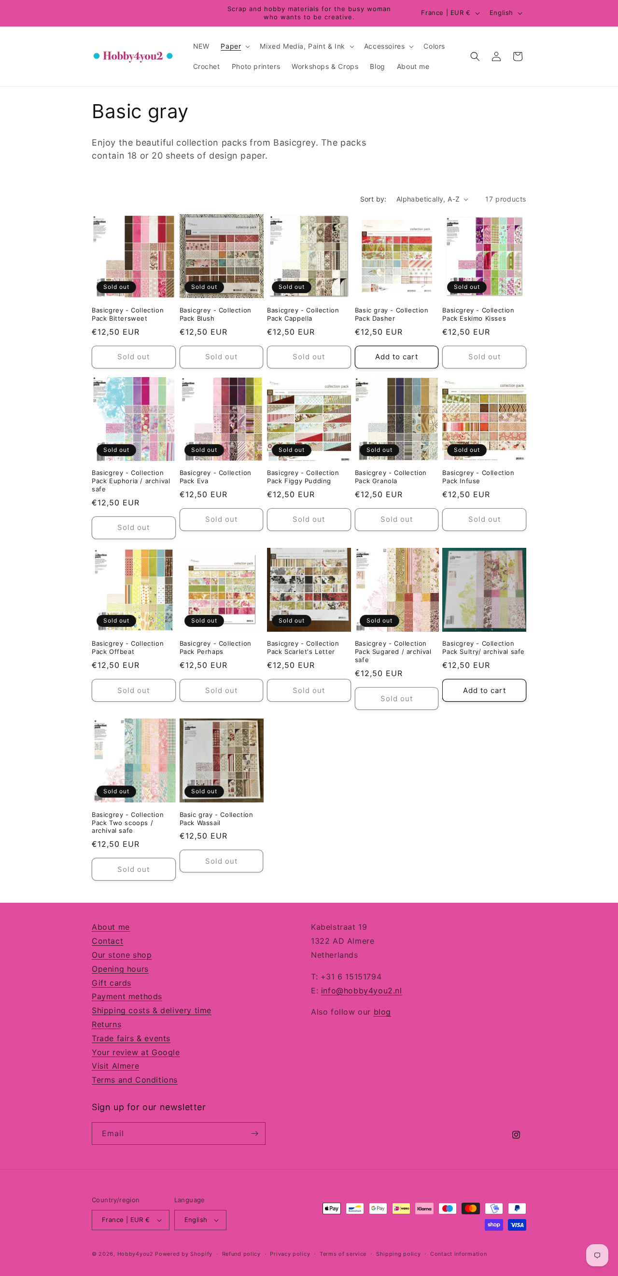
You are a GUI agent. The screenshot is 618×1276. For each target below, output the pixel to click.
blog (382, 1012)
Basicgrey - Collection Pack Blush (216, 314)
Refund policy (241, 1253)
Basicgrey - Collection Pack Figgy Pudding (303, 477)
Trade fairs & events (131, 1038)
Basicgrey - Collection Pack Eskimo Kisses (478, 314)
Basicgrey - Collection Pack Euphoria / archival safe (131, 481)
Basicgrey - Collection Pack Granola (391, 477)
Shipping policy (398, 1253)
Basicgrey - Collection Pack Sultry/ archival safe (483, 647)
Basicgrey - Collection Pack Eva (216, 477)
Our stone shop (122, 955)
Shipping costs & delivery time (151, 1010)
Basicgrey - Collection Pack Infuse (478, 477)
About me (111, 927)
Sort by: (373, 199)
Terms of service (343, 1253)
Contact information (458, 1253)
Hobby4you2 (135, 1253)
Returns (106, 1024)
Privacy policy (290, 1253)
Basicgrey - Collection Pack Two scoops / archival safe (128, 823)
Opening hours (120, 969)
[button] (234, 46)
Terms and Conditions (135, 1080)
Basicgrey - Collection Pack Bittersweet (128, 314)
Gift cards (111, 983)
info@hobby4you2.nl (361, 990)
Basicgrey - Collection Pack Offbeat (128, 647)
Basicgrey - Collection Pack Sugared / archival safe (393, 651)
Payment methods (127, 996)
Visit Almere (115, 1066)
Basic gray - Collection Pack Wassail (216, 819)
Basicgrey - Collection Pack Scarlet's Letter (303, 647)
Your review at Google (136, 1052)
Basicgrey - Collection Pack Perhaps (216, 647)
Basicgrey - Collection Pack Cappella (303, 314)
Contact (107, 941)
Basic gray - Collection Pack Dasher (392, 314)
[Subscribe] (254, 1133)
